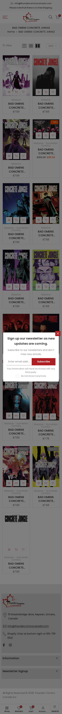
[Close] (57, 333)
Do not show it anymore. (33, 375)
